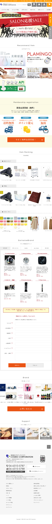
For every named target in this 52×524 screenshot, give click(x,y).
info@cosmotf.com (12, 460)
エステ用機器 (9, 497)
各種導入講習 (36, 493)
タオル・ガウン (9, 488)
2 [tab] (24, 38)
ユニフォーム (9, 507)
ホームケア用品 (9, 502)
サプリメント (9, 504)
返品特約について (37, 488)
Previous (1, 25)
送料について (41, 9)
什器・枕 (8, 493)
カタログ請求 (39, 0)
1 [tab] (23, 38)
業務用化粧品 (9, 490)
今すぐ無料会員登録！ (26, 140)
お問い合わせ (48, 0)
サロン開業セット (10, 483)
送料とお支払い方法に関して (40, 485)
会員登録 (44, 5)
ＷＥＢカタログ (50, 33)
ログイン (39, 5)
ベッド (7, 495)
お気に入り (34, 5)
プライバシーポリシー (38, 500)
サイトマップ (36, 502)
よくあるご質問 (37, 495)
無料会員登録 (36, 483)
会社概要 (49, 9)
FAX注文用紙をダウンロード (37, 471)
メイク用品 (8, 500)
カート (49, 5)
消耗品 (7, 485)
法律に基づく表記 (37, 497)
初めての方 (32, 9)
